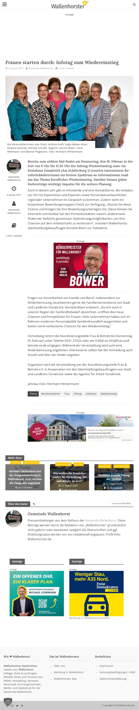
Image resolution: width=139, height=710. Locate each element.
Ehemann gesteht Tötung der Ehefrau (114, 475)
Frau (66, 393)
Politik (78, 464)
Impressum (106, 666)
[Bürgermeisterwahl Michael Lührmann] (81, 265)
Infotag (77, 393)
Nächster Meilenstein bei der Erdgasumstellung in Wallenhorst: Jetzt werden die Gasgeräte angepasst (25, 475)
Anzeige (16, 462)
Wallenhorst (25, 669)
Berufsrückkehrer (50, 393)
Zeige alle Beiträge (121, 503)
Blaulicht (105, 466)
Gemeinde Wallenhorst (40, 68)
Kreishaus (91, 393)
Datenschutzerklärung (113, 678)
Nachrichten (31, 462)
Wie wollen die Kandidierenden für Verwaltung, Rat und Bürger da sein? (69, 475)
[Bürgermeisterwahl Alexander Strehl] (96, 593)
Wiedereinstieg (109, 393)
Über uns (59, 666)
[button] (8, 702)
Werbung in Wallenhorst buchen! (89, 618)
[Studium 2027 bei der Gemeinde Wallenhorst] (69, 33)
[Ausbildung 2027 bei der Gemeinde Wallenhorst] (81, 427)
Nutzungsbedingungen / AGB (117, 672)
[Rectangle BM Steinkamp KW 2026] (37, 593)
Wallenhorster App (65, 678)
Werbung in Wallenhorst (69, 672)
